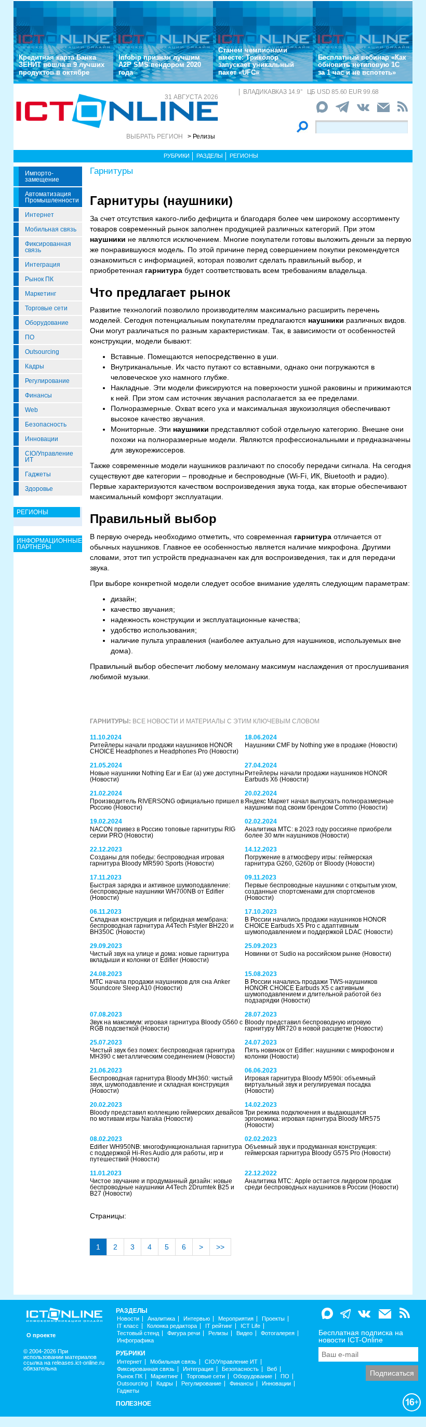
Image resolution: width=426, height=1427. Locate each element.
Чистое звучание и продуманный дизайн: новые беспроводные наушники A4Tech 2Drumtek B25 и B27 (162, 1187)
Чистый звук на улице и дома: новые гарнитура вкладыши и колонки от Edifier (159, 957)
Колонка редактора (172, 1326)
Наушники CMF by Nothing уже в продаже (306, 745)
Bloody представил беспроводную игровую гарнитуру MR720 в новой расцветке (308, 1025)
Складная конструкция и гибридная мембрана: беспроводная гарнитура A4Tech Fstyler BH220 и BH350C (162, 926)
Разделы (209, 156)
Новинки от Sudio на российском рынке (303, 953)
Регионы (244, 156)
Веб (272, 1369)
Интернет (39, 215)
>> (220, 1247)
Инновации (41, 439)
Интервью (196, 1319)
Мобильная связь (50, 229)
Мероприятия (236, 1319)
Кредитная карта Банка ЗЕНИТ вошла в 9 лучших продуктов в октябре (61, 64)
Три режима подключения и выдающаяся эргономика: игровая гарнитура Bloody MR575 (312, 1115)
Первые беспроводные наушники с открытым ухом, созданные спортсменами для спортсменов (321, 888)
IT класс (128, 1326)
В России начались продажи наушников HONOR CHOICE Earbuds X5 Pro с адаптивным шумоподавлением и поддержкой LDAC (316, 926)
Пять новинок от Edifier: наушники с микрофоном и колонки (319, 1053)
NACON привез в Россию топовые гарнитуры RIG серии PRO (162, 832)
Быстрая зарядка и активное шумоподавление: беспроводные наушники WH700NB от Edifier (160, 888)
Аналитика (161, 1319)
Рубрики (177, 156)
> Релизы (201, 136)
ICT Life (250, 1326)
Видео (244, 1333)
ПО (29, 337)
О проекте (41, 1335)
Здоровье (39, 489)
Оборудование (47, 323)
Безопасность (45, 424)
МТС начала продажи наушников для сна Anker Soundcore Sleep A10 (160, 985)
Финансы (38, 395)
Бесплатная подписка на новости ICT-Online (360, 1336)
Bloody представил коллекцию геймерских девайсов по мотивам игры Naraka (166, 1115)
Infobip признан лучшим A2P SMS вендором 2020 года (159, 64)
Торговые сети (46, 308)
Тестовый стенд (138, 1333)
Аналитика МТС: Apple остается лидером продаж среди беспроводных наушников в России (318, 1184)
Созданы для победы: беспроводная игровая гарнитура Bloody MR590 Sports (157, 860)
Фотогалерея (278, 1333)
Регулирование (47, 381)
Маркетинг (40, 294)
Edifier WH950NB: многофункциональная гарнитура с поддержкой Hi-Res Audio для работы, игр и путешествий (166, 1153)
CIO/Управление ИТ (49, 456)
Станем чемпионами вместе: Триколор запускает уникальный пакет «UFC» (256, 61)
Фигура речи (183, 1333)
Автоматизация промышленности (52, 197)
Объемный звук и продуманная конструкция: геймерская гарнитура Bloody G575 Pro (311, 1150)
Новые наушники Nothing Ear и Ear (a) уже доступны (167, 773)
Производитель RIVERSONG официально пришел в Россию (167, 804)
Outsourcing (42, 352)
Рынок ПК (39, 279)
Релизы (218, 1333)
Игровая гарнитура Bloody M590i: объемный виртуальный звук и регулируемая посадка (310, 1081)
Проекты (273, 1319)
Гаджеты (38, 474)
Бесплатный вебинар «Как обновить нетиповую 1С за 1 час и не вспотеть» (362, 64)
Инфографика (135, 1340)
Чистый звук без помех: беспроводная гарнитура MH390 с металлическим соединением (162, 1053)
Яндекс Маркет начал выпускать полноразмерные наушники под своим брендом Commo (319, 804)
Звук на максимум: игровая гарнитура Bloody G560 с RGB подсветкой (166, 1025)
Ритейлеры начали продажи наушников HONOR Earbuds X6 (316, 776)
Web (31, 410)
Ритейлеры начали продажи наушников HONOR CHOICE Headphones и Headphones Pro (161, 748)
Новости (128, 1319)
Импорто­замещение (42, 176)
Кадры (34, 366)
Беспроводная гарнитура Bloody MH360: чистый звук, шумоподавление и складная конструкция (161, 1081)
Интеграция (42, 265)
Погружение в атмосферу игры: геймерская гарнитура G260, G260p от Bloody (308, 860)
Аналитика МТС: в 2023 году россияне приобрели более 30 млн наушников (318, 832)
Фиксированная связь (48, 247)
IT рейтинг (218, 1326)
